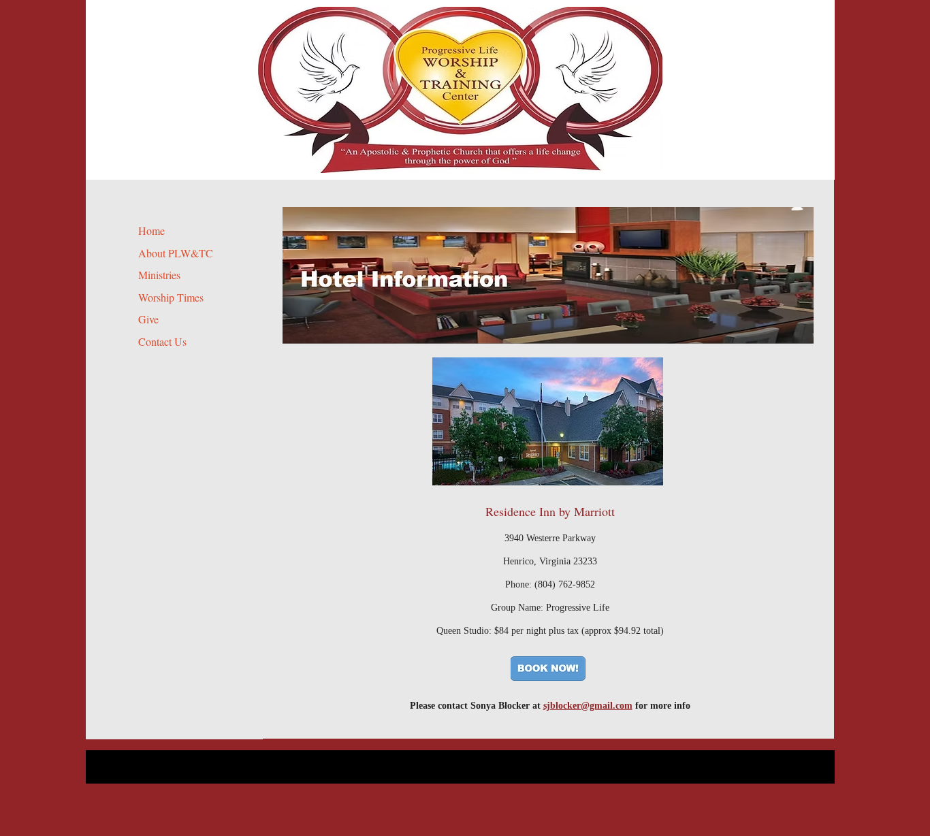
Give (148, 319)
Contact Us (162, 341)
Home (151, 230)
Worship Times (171, 297)
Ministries (159, 275)
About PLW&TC (175, 253)
